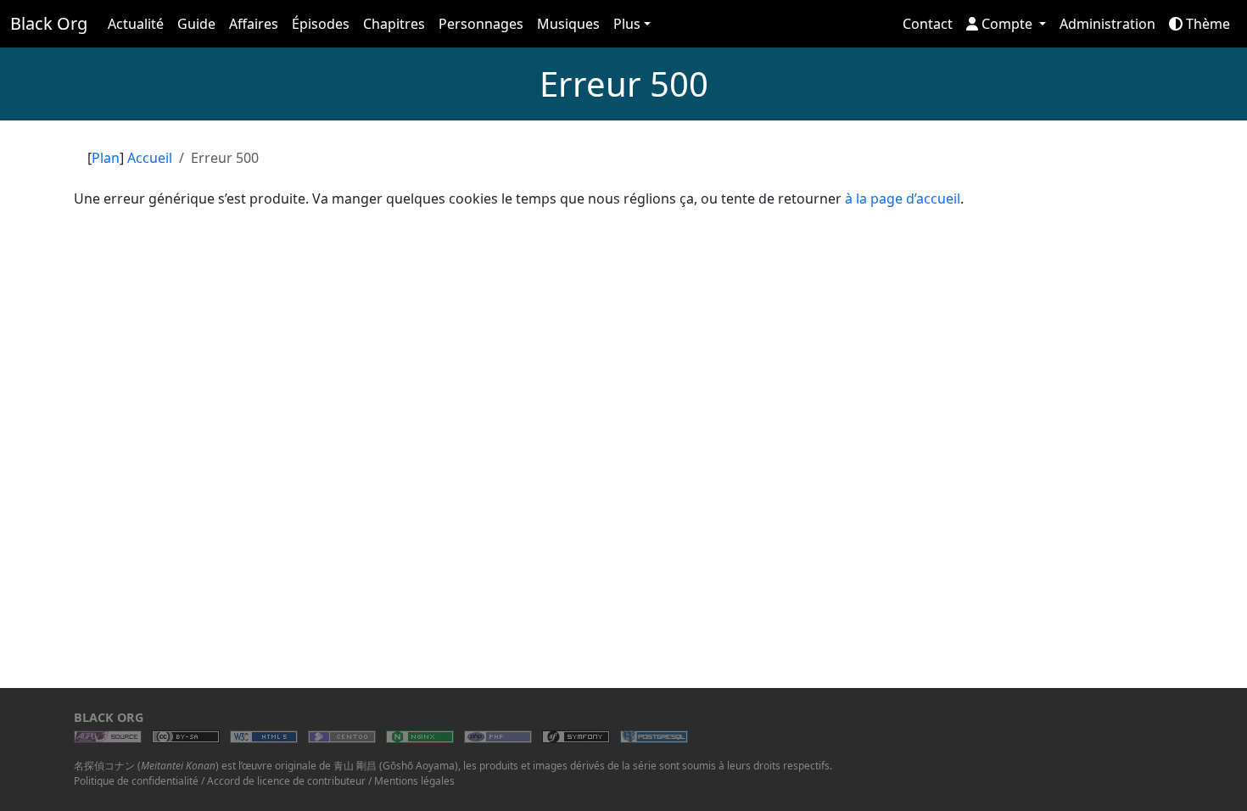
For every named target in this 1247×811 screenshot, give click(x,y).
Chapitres (394, 23)
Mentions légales (414, 781)
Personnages (481, 23)
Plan (106, 157)
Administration (1107, 23)
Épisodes (320, 23)
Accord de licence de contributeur (286, 781)
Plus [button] (626, 23)
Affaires (253, 23)
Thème (1206, 23)
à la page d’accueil (902, 198)
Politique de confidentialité (136, 781)
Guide (196, 23)
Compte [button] (1007, 23)
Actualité (136, 23)
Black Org (48, 23)
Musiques (568, 23)
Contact (928, 23)
